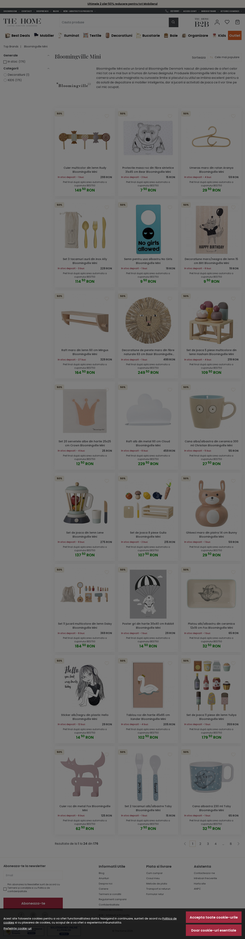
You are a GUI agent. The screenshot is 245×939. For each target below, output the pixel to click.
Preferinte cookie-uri (18, 928)
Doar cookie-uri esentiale (213, 930)
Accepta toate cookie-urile (214, 917)
